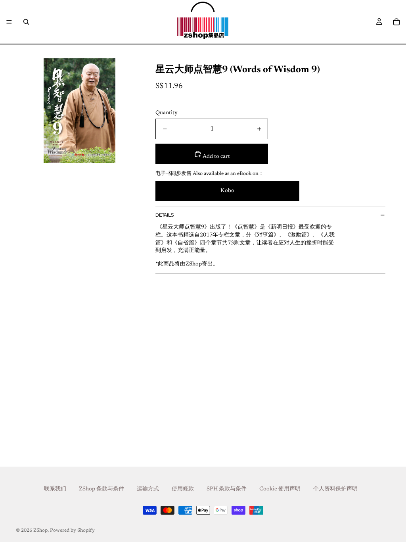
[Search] (26, 22)
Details (164, 215)
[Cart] (396, 22)
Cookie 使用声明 (280, 489)
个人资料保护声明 (335, 489)
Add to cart (216, 157)
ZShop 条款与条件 (101, 489)
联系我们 (55, 489)
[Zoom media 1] (79, 110)
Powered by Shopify (72, 530)
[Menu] (9, 22)
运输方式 (148, 489)
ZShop (40, 530)
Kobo (227, 191)
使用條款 (183, 489)
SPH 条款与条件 (227, 489)
